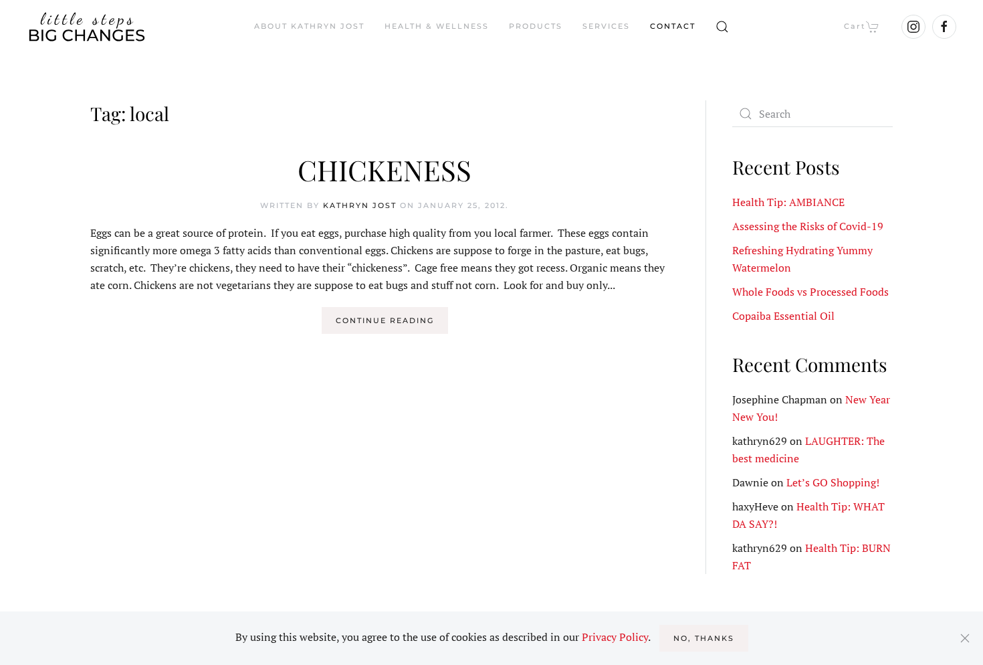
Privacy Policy (615, 637)
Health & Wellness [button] (437, 26)
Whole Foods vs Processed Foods (810, 291)
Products (535, 26)
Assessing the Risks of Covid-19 (807, 226)
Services (606, 26)
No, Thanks (703, 638)
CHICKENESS (384, 170)
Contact (672, 26)
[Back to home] (87, 27)
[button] (722, 27)
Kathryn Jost (360, 205)
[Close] (965, 638)
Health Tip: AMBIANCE (788, 202)
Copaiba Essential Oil (783, 315)
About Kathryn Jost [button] (309, 26)
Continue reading (385, 320)
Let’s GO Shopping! (832, 482)
